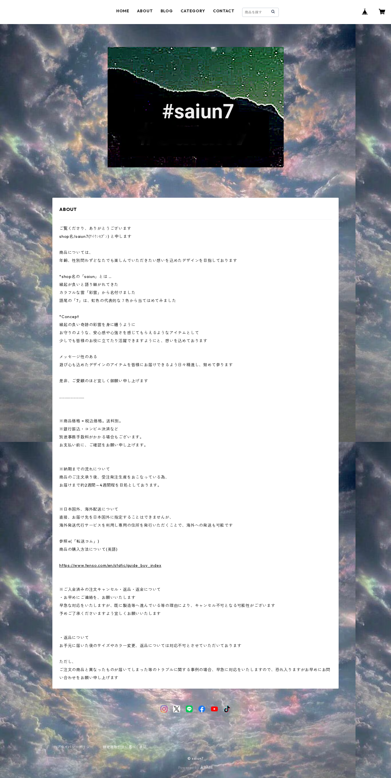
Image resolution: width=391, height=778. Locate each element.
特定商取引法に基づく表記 (125, 747)
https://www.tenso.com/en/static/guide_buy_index (110, 565)
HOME (122, 10)
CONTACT (223, 10)
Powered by (189, 767)
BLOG (167, 10)
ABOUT (145, 10)
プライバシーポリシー (75, 747)
